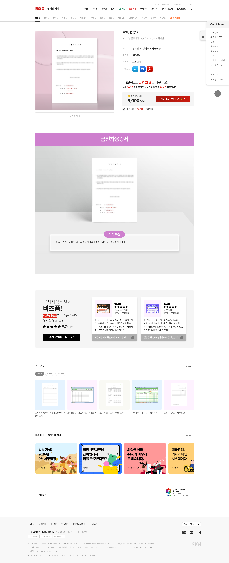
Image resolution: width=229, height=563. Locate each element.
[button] (197, 394)
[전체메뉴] (79, 9)
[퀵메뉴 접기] (203, 35)
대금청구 (156, 48)
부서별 (135, 48)
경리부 (145, 48)
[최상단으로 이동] (217, 93)
